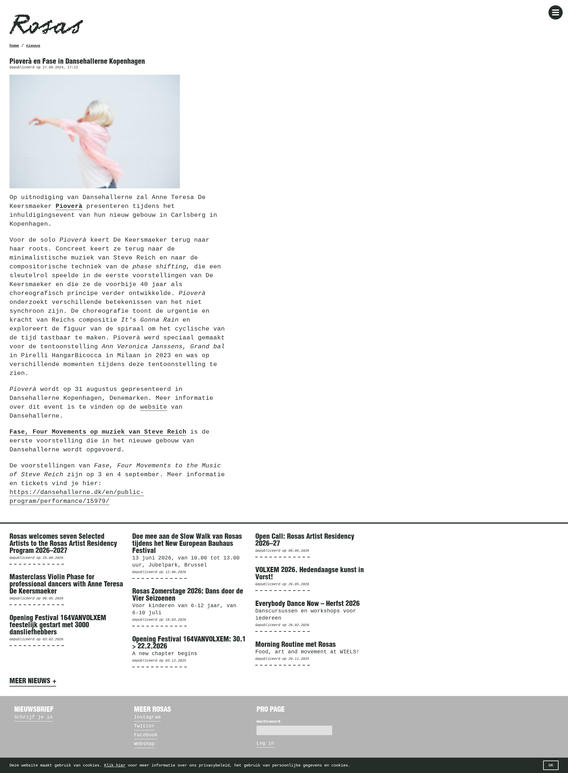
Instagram (147, 717)
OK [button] (550, 765)
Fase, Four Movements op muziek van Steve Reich (97, 432)
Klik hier (114, 765)
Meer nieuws (29, 681)
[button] (555, 12)
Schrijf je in (33, 717)
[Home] (46, 24)
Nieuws (33, 45)
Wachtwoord (268, 721)
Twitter (144, 726)
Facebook (146, 735)
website (153, 407)
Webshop (144, 744)
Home (14, 45)
